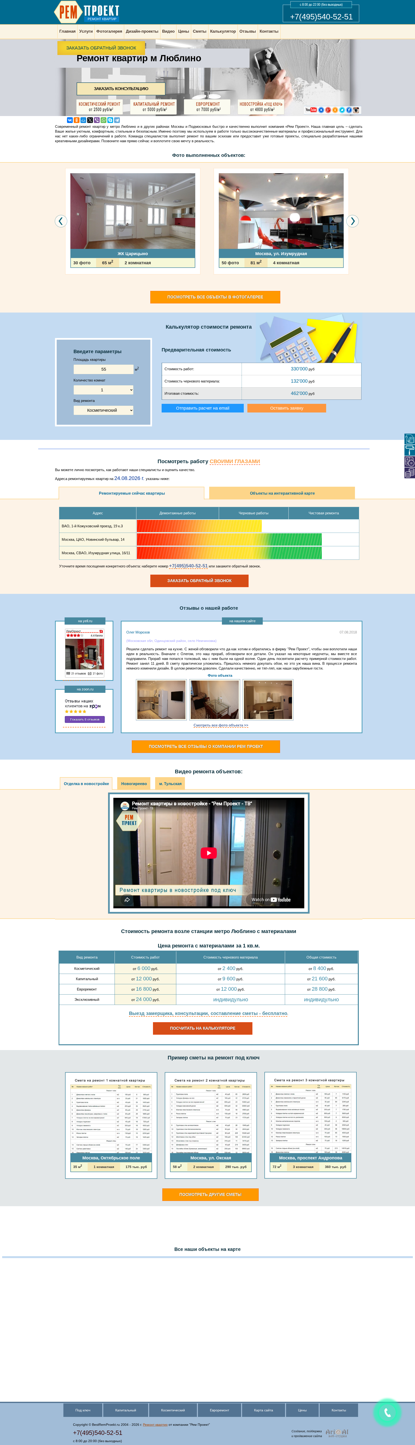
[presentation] (61, 221)
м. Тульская (170, 784)
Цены (302, 1410)
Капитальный (125, 1410)
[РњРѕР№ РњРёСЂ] (83, 120)
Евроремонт (219, 1410)
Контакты (339, 1410)
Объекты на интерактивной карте (282, 493)
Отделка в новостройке (86, 784)
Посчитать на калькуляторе (202, 1028)
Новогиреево (134, 784)
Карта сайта (263, 1410)
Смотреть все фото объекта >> (221, 725)
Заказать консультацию (121, 88)
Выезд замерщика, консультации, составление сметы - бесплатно (208, 1013)
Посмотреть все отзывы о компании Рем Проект (206, 746)
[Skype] (110, 120)
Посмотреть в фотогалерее (215, 297)
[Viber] (97, 120)
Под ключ (82, 1410)
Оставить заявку (286, 408)
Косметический (173, 1410)
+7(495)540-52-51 (321, 16)
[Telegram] (117, 120)
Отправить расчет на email (202, 408)
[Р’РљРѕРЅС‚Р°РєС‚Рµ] (70, 120)
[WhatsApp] (103, 120)
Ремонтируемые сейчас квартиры (132, 493)
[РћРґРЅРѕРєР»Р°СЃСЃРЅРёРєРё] (76, 120)
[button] (66, 288)
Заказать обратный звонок (101, 47)
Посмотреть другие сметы (210, 1194)
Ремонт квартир (155, 1425)
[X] (90, 120)
